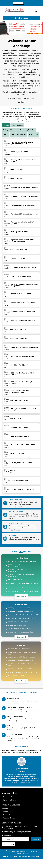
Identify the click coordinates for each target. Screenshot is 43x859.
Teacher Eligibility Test (27, 130)
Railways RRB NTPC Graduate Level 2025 (21, 632)
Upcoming (6, 125)
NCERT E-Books (18, 3)
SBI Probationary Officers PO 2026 (19, 628)
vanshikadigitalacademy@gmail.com (17, 832)
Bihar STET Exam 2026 (15, 579)
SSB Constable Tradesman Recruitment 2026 (22, 618)
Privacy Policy (24, 857)
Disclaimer (35, 857)
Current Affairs (9, 797)
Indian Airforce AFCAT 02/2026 (18, 622)
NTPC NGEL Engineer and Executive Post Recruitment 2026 (21, 575)
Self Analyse (7, 815)
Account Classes (9, 818)
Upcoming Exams (9, 800)
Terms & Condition (10, 857)
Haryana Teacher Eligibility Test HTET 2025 (21, 657)
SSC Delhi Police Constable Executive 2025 (22, 561)
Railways (20, 125)
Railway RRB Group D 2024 (16, 676)
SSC (13, 125)
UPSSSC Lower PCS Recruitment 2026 (20, 669)
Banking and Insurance (10, 130)
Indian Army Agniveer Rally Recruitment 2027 (22, 672)
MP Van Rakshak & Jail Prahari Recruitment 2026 (22, 653)
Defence (5, 134)
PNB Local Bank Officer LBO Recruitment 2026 (23, 591)
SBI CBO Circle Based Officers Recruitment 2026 (22, 665)
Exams (5, 808)
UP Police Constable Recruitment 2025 (20, 611)
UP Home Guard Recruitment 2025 (19, 588)
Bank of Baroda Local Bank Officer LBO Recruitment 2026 (21, 570)
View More (20, 596)
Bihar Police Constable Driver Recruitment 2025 (23, 615)
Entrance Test (21, 134)
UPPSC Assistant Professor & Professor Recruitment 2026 (20, 566)
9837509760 (9, 835)
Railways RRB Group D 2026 (17, 625)
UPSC (13, 134)
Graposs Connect (21, 853)
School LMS (7, 812)
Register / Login (22, 18)
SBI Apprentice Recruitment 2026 (19, 648)
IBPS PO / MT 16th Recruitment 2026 (19, 608)
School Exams (33, 134)
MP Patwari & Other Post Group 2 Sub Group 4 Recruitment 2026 (23, 584)
